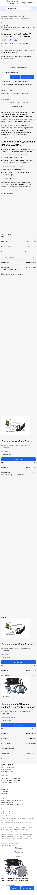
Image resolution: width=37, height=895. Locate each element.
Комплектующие (6, 769)
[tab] (11, 102)
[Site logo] (13, 3)
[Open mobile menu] (2, 3)
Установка (5, 776)
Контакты (4, 794)
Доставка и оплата (7, 787)
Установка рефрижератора (10, 778)
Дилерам (4, 791)
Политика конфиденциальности (12, 800)
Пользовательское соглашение (12, 805)
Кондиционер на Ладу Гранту (16, 441)
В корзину (15, 77)
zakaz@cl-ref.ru (6, 816)
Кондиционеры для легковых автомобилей (15, 19)
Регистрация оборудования (10, 780)
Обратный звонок (7, 798)
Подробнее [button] (7, 455)
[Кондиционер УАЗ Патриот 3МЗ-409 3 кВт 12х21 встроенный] (15, 686)
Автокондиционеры (15, 16)
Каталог (4, 16)
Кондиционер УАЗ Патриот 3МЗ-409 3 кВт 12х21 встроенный (18, 705)
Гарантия (4, 789)
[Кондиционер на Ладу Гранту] (18, 344)
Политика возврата (7, 802)
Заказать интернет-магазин (9, 845)
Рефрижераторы (7, 772)
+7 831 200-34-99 (7, 811)
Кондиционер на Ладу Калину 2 (17, 644)
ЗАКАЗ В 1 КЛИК (27, 77)
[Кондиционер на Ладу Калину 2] (18, 545)
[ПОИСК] (29, 9)
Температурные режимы (9, 783)
